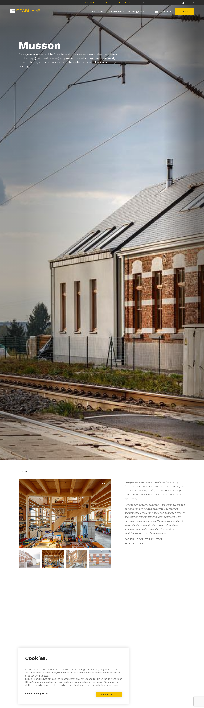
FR (193, 2)
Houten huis (98, 11)
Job (139, 2)
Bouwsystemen (116, 11)
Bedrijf (107, 2)
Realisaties (90, 2)
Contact (185, 11)
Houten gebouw (136, 11)
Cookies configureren (36, 693)
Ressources (124, 2)
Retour (24, 471)
